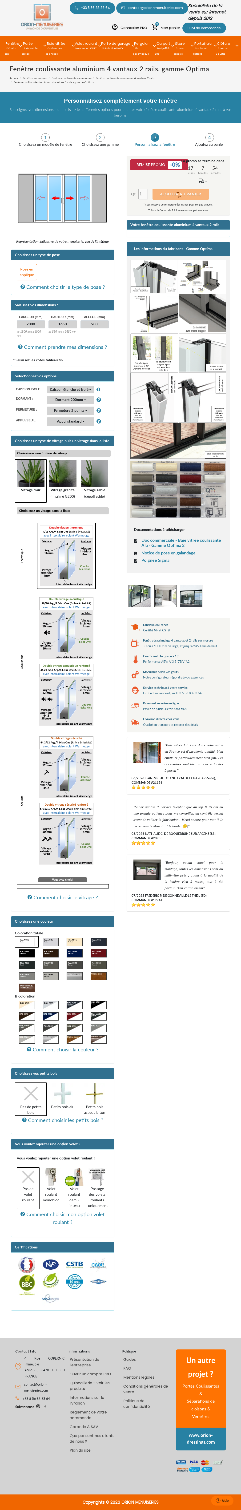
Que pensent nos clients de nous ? (92, 1438)
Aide (225, 1500)
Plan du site (80, 1450)
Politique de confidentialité (136, 1403)
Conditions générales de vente (145, 1389)
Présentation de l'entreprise (84, 1362)
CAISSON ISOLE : (29, 389)
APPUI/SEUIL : (26, 420)
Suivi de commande (204, 28)
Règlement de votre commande (88, 1415)
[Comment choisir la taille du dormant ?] (97, 400)
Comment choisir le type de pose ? (65, 287)
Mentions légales (138, 1377)
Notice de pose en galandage (168, 553)
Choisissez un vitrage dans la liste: (44, 511)
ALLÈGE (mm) (94, 317)
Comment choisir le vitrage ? (65, 897)
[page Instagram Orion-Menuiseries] (38, 1407)
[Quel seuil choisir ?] (97, 421)
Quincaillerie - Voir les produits (90, 1385)
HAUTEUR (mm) (62, 317)
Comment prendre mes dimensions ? (65, 347)
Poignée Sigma (155, 560)
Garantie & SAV (84, 1426)
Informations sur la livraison (87, 1400)
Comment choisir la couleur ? (65, 1049)
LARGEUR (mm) (30, 317)
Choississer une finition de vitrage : (43, 453)
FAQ (127, 1368)
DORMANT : (24, 398)
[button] (12, 43)
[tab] (45, 139)
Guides (129, 1359)
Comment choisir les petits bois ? (65, 1120)
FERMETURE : (26, 409)
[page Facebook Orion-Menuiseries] (45, 1407)
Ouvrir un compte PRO (90, 1374)
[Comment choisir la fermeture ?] (97, 411)
